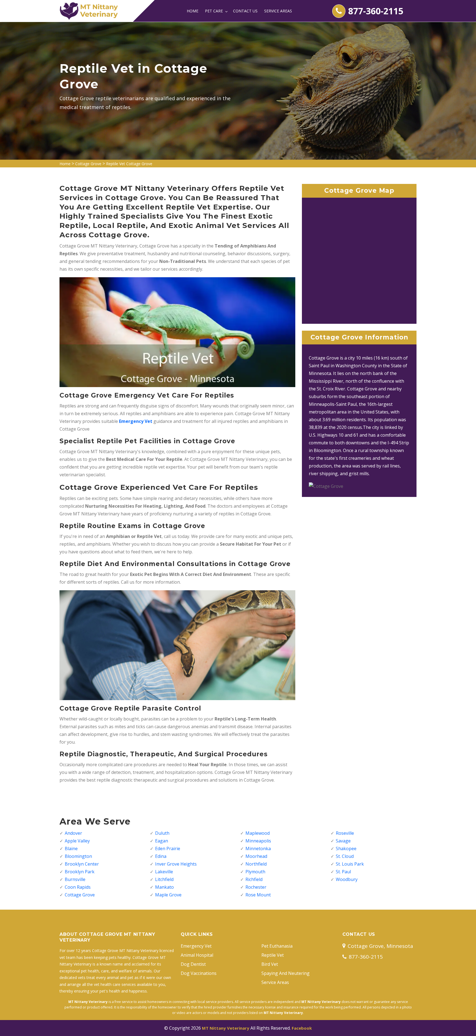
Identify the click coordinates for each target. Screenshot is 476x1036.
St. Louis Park (350, 864)
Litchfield (164, 879)
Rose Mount (258, 895)
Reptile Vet (272, 955)
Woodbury (347, 879)
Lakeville (164, 872)
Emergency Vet (135, 421)
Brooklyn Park (79, 872)
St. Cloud (345, 856)
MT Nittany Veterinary (225, 1028)
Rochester (255, 887)
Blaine (71, 848)
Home (192, 10)
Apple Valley (77, 841)
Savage (343, 841)
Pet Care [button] (214, 10)
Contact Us (245, 10)
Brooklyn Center (82, 864)
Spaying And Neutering (285, 973)
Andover (73, 833)
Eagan (161, 841)
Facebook (302, 1028)
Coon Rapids (78, 887)
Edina (160, 856)
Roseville (345, 833)
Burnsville (75, 879)
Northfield (256, 864)
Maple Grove (168, 895)
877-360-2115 (375, 11)
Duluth (162, 833)
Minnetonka (258, 848)
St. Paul (343, 872)
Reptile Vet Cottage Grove (129, 163)
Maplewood (257, 833)
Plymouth (255, 872)
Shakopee (346, 848)
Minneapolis (258, 841)
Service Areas (278, 10)
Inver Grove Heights (176, 864)
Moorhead (256, 856)
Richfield (254, 879)
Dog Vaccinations (199, 973)
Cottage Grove (88, 163)
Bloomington (78, 856)
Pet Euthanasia (277, 946)
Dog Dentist (193, 964)
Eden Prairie (167, 848)
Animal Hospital (197, 955)
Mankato (164, 887)
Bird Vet (269, 964)
